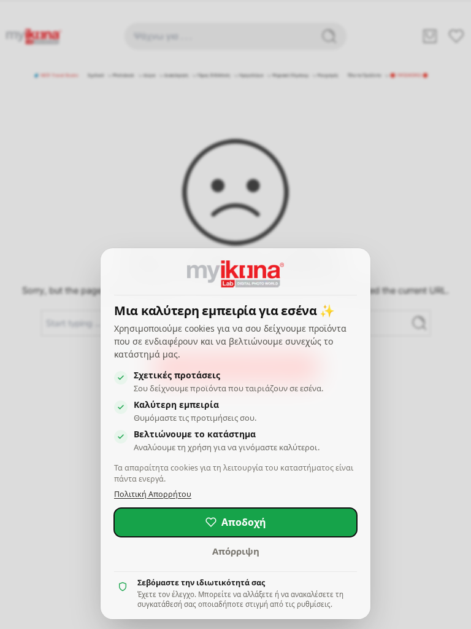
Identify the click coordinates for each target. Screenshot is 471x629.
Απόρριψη (235, 551)
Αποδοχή (243, 522)
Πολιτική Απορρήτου (152, 494)
